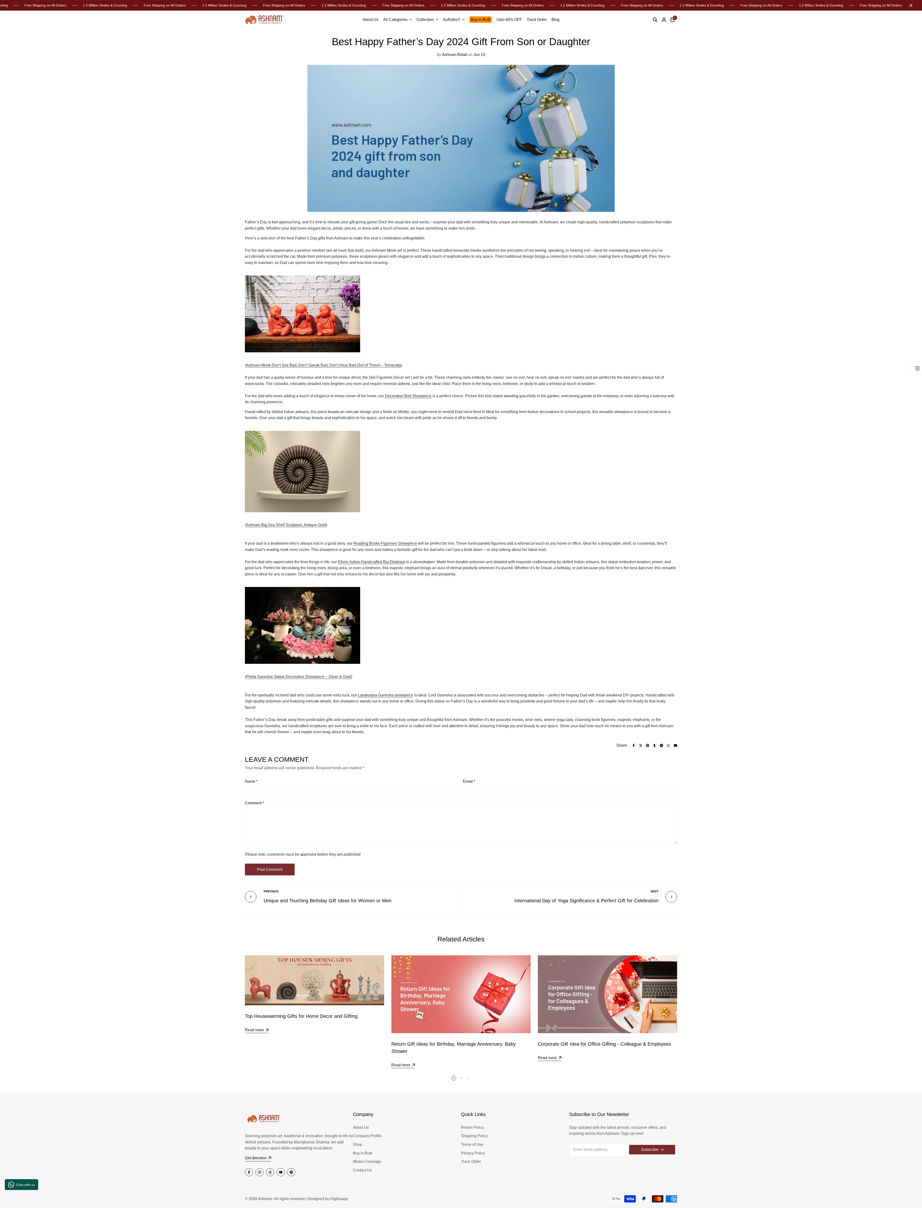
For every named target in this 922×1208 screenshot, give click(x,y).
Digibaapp (339, 1199)
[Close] (910, 5)
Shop (357, 1144)
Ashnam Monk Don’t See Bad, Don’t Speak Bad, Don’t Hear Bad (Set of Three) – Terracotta (323, 365)
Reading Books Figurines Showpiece (385, 543)
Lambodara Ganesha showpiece (385, 695)
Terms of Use (472, 1144)
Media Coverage (367, 1161)
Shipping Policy (474, 1136)
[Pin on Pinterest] (647, 745)
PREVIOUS (271, 891)
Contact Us (362, 1170)
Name (251, 781)
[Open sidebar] (917, 368)
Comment (254, 803)
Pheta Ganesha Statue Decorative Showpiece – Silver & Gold (298, 677)
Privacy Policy (473, 1153)
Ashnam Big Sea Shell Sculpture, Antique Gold (286, 525)
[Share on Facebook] (633, 745)
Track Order (471, 1161)
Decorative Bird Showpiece (408, 396)
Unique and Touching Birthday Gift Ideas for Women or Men (327, 900)
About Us (361, 1127)
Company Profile (367, 1136)
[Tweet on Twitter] (640, 745)
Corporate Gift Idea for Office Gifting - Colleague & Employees (604, 1044)
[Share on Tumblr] (654, 745)
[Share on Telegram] (661, 745)
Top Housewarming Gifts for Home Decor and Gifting (301, 1016)
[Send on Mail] (675, 745)
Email (469, 781)
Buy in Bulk (362, 1153)
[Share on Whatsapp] (668, 745)
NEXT (654, 891)
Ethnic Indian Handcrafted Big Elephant (371, 562)
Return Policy (472, 1127)
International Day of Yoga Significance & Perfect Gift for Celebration (586, 900)
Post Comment (269, 869)
